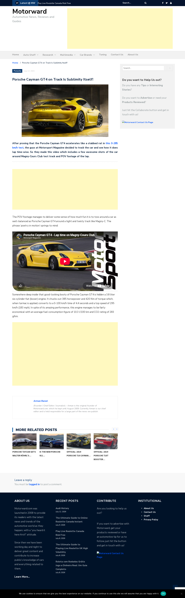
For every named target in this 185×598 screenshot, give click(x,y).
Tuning (103, 54)
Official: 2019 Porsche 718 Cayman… (78, 453)
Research (48, 54)
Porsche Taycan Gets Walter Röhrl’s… (24, 453)
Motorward (29, 11)
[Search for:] (131, 3)
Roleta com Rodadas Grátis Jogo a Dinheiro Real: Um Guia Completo (71, 565)
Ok (163, 593)
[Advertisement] (120, 28)
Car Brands (86, 54)
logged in (34, 484)
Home (15, 54)
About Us (133, 54)
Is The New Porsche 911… (49, 453)
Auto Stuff (29, 54)
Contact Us (117, 54)
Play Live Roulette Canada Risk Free (54, 3)
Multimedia (66, 54)
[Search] (145, 3)
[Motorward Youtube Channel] (171, 3)
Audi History (62, 508)
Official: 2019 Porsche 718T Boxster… (101, 455)
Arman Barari (41, 401)
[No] (181, 593)
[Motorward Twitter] (167, 3)
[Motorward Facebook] (162, 3)
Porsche (17, 71)
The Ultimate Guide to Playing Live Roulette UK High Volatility (72, 548)
